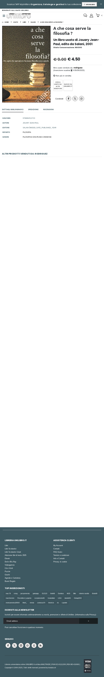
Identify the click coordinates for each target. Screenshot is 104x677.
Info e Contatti (59, 558)
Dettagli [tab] (12, 109)
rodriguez (78, 67)
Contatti (56, 548)
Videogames (10, 565)
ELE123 (44, 593)
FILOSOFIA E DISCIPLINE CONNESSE (37, 137)
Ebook (7, 558)
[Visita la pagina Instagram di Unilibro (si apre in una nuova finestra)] (21, 645)
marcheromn (10, 598)
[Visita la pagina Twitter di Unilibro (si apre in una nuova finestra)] (14, 645)
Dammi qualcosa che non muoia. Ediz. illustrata (52, 196)
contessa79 (41, 603)
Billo (74, 593)
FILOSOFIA (27, 132)
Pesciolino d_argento (24, 598)
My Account (58, 545)
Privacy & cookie (60, 561)
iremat (32, 603)
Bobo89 (94, 593)
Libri (6, 545)
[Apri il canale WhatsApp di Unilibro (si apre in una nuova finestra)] (27, 645)
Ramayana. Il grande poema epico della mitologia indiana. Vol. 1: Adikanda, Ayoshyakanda (52, 377)
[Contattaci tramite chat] (85, 15)
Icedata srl (52, 667)
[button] (99, 15)
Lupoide (64, 603)
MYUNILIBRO (90, 4)
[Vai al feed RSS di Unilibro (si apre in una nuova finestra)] (40, 645)
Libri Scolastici (10, 548)
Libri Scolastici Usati (13, 552)
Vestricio (51, 603)
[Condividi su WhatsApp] (81, 98)
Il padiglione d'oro (52, 437)
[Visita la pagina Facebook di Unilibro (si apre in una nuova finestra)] (8, 645)
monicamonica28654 (13, 603)
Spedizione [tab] (33, 109)
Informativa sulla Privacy (85, 614)
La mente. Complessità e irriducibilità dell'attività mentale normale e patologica (52, 256)
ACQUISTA (53, 212)
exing (15, 593)
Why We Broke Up (52, 316)
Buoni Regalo (10, 581)
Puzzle (7, 571)
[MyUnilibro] (91, 15)
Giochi (7, 574)
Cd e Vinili (9, 568)
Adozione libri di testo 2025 (15, 555)
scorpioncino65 (40, 598)
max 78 (8, 593)
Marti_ (25, 603)
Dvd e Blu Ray (10, 561)
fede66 (52, 593)
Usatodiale (51, 598)
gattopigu (36, 593)
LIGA (59, 598)
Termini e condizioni (61, 555)
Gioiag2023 (78, 598)
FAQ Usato (57, 552)
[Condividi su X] (75, 98)
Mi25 (68, 593)
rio (58, 603)
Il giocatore (52, 498)
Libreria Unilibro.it (16, 540)
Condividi (59, 98)
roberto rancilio (84, 593)
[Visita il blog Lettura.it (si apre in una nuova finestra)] (34, 645)
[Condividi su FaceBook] (68, 98)
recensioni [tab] (48, 109)
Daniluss (61, 593)
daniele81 (68, 598)
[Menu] (4, 16)
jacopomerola (25, 593)
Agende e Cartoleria (12, 578)
